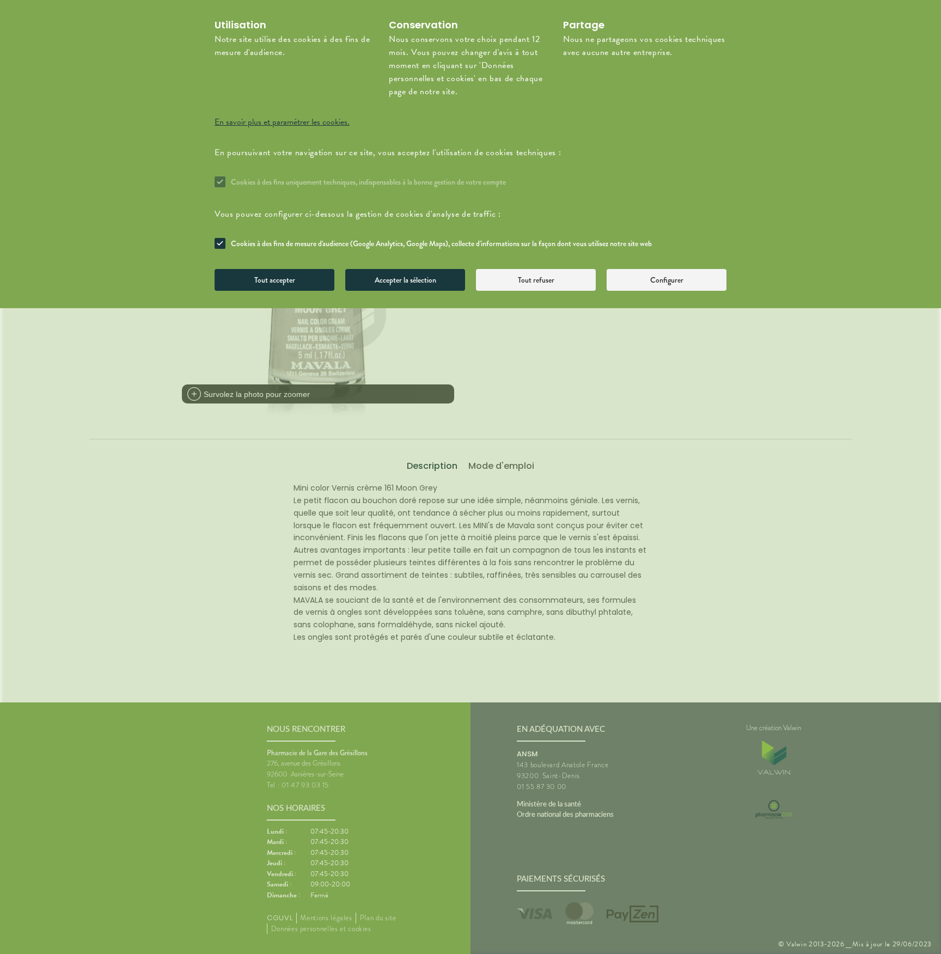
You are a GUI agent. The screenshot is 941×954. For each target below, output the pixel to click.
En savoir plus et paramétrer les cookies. (282, 122)
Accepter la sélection (405, 279)
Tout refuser (536, 279)
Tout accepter (274, 279)
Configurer (666, 279)
